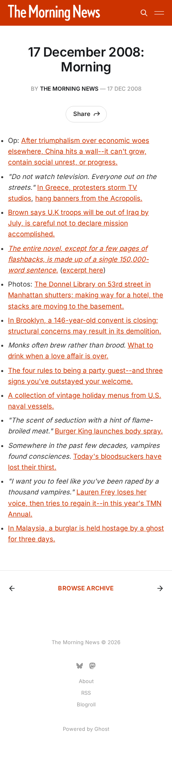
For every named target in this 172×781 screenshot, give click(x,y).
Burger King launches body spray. (109, 431)
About (86, 681)
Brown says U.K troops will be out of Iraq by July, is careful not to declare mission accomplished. (78, 223)
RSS (86, 692)
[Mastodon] (92, 666)
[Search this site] (144, 13)
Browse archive (86, 588)
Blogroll (86, 704)
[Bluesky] (79, 666)
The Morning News (69, 88)
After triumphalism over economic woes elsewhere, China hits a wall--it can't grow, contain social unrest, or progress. (78, 151)
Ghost (101, 729)
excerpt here (82, 270)
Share (81, 114)
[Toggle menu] (159, 13)
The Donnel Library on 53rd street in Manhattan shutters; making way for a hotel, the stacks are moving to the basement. (85, 295)
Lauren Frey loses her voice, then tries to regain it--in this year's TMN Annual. (85, 503)
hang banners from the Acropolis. (88, 198)
